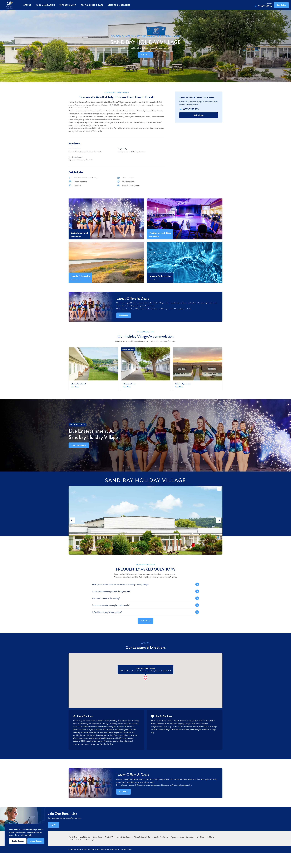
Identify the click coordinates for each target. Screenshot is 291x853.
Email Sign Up (85, 837)
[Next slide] (218, 520)
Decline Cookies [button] (18, 841)
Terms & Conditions (123, 837)
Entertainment (67, 5)
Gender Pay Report (161, 837)
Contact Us (109, 837)
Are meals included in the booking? (106, 598)
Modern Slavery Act (187, 837)
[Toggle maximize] (219, 489)
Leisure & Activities (119, 5)
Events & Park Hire (76, 839)
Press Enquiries (91, 839)
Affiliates (211, 837)
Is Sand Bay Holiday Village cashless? (107, 612)
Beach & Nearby (80, 276)
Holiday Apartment (183, 383)
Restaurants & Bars (92, 5)
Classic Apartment (78, 383)
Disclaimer (200, 837)
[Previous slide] (72, 520)
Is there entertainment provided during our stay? (111, 591)
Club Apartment (129, 383)
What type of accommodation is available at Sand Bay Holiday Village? (120, 584)
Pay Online (73, 837)
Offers (27, 5)
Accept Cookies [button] (36, 841)
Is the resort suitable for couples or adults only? (111, 605)
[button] (145, 678)
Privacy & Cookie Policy (142, 837)
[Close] (171, 667)
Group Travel (97, 837)
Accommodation (45, 5)
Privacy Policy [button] (27, 835)
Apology (174, 837)
